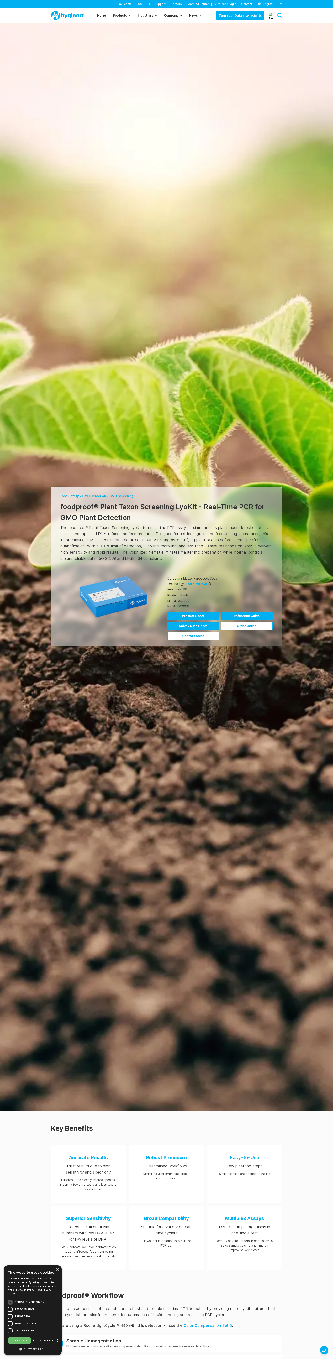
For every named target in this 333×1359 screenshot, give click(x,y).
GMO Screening (121, 496)
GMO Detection (94, 496)
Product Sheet (193, 616)
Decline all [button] (45, 1340)
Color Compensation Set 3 (208, 1325)
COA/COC (143, 4)
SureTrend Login (225, 4)
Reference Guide (247, 616)
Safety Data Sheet (193, 626)
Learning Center (198, 4)
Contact (246, 4)
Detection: (174, 578)
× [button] (57, 1269)
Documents (124, 4)
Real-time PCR (196, 584)
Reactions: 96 (177, 589)
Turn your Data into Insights (240, 15)
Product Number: (179, 595)
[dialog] (33, 1310)
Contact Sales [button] (193, 636)
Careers (176, 4)
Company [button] (171, 15)
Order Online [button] (246, 626)
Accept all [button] (19, 1340)
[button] (280, 15)
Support (160, 4)
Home (101, 15)
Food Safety (69, 496)
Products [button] (120, 15)
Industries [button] (145, 15)
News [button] (193, 15)
